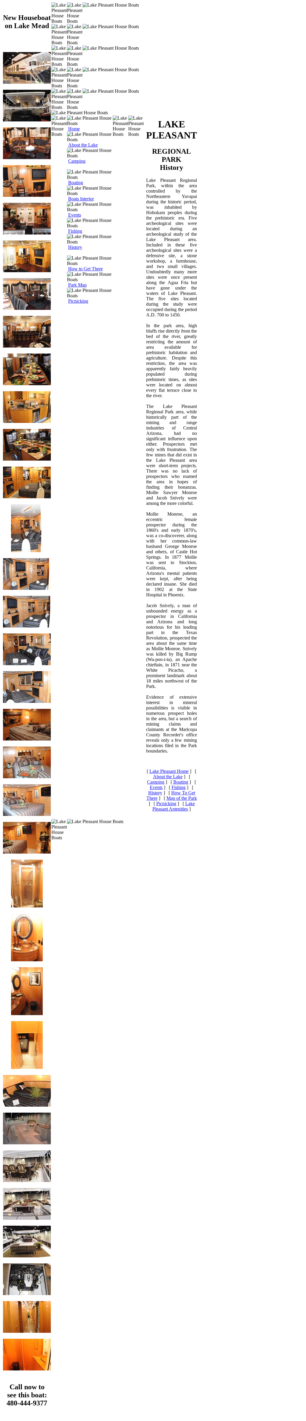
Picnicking (78, 301)
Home (74, 128)
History (75, 247)
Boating (75, 182)
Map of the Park (181, 798)
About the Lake (83, 144)
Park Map (77, 284)
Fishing (75, 231)
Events (74, 214)
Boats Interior (81, 198)
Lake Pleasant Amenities (173, 806)
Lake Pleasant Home (169, 771)
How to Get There (85, 268)
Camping (76, 161)
